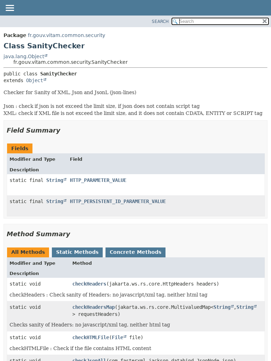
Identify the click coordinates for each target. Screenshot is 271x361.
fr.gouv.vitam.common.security (66, 35)
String (54, 180)
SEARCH (160, 21)
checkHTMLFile (90, 337)
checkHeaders (89, 284)
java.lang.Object (24, 56)
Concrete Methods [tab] (135, 252)
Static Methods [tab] (77, 252)
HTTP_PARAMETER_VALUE (98, 180)
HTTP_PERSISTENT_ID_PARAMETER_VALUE (118, 201)
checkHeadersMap (93, 307)
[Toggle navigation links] (10, 8)
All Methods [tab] (28, 252)
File (117, 337)
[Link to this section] (65, 130)
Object (34, 80)
